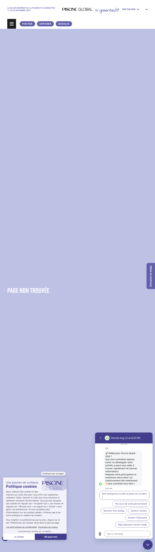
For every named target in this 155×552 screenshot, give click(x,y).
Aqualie (63, 24)
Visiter (27, 24)
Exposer (45, 24)
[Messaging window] (124, 486)
